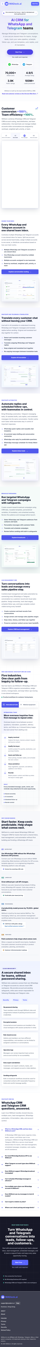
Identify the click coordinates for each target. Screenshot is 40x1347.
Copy (17, 1303)
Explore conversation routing (20, 272)
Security (6, 1000)
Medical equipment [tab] (27, 704)
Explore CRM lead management (20, 629)
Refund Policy (5, 1330)
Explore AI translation (20, 358)
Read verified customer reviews (14, 926)
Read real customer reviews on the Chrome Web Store (20, 93)
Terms (25, 1000)
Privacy (15, 1000)
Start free (35, 3)
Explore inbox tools (20, 451)
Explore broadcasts (20, 538)
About (3, 1314)
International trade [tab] (10, 704)
